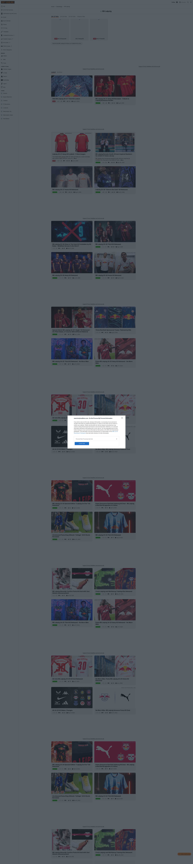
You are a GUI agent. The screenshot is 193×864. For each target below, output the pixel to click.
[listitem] (96, 439)
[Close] (122, 418)
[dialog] (96, 432)
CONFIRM (82, 443)
